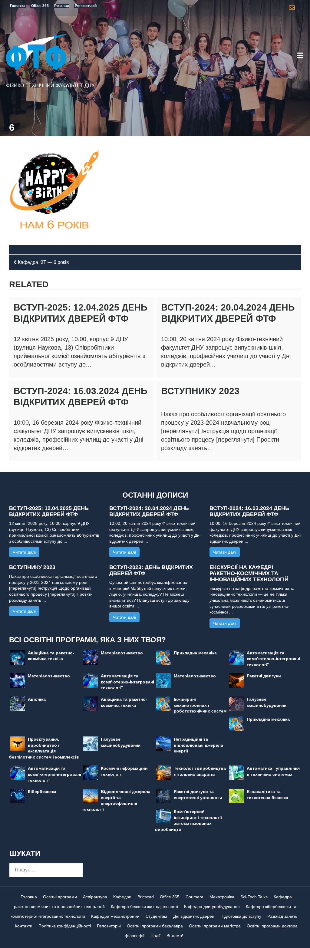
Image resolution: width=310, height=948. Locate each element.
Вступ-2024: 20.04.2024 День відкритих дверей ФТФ (149, 511)
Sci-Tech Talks (254, 896)
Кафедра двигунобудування (212, 906)
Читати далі (24, 552)
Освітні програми (60, 896)
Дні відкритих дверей (193, 916)
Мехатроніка (221, 896)
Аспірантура (95, 896)
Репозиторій (109, 925)
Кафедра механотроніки (115, 916)
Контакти (23, 925)
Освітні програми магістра (215, 925)
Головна (29, 896)
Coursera (194, 896)
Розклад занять (282, 916)
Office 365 (170, 896)
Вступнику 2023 (200, 391)
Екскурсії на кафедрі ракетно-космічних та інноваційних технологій (249, 573)
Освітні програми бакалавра (155, 925)
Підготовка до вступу (240, 916)
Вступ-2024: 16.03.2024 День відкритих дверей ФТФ (249, 511)
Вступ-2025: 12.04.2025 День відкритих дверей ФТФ (49, 511)
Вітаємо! (175, 935)
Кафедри (122, 896)
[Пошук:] (46, 869)
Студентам (156, 916)
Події (155, 935)
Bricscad (145, 896)
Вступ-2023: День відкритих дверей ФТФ (151, 570)
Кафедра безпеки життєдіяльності (144, 906)
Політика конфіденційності (64, 925)
